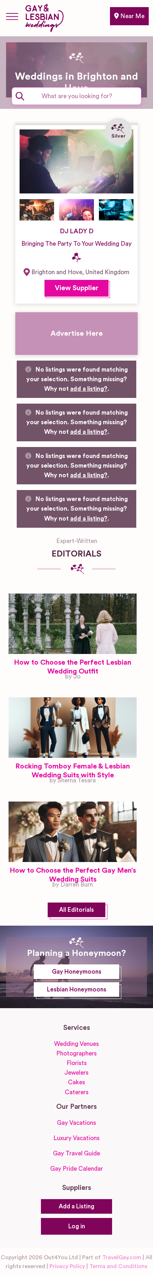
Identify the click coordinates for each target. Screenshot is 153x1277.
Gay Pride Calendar (76, 1169)
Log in (76, 1226)
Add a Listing (76, 1206)
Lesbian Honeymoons (76, 989)
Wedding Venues (76, 1044)
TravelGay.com (121, 1257)
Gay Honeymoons (76, 972)
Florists (77, 1063)
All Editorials (76, 910)
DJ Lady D (77, 231)
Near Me (131, 16)
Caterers (77, 1092)
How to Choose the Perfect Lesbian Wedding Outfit (72, 667)
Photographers (76, 1053)
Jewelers (76, 1073)
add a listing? (88, 389)
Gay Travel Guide (76, 1153)
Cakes (76, 1082)
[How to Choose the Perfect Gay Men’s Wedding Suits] (73, 832)
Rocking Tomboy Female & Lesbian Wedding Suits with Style (72, 771)
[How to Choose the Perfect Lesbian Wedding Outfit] (73, 624)
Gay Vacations (76, 1123)
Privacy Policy (67, 1266)
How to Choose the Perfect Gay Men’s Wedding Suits (73, 875)
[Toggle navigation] (12, 16)
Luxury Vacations (76, 1138)
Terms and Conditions (118, 1266)
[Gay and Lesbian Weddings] (44, 16)
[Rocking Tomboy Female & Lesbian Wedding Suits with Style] (73, 727)
